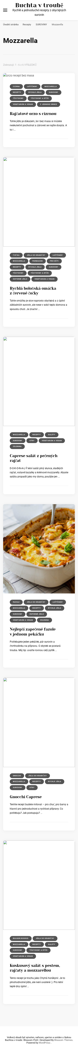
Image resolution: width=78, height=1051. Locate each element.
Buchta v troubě (39, 5)
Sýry (32, 441)
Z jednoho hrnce (48, 104)
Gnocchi (17, 776)
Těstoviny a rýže (40, 98)
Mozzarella (51, 86)
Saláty (51, 435)
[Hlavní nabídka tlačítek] (5, 10)
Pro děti (54, 261)
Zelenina (17, 446)
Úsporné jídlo (20, 279)
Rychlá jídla (35, 92)
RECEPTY (17, 92)
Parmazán (37, 261)
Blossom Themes (63, 1040)
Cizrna (16, 86)
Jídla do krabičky (36, 255)
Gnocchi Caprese (26, 797)
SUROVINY (53, 92)
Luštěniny (32, 86)
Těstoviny (18, 98)
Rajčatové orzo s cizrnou (33, 113)
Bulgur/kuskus (20, 938)
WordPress (44, 1042)
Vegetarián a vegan (23, 104)
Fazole (16, 602)
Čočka (16, 255)
